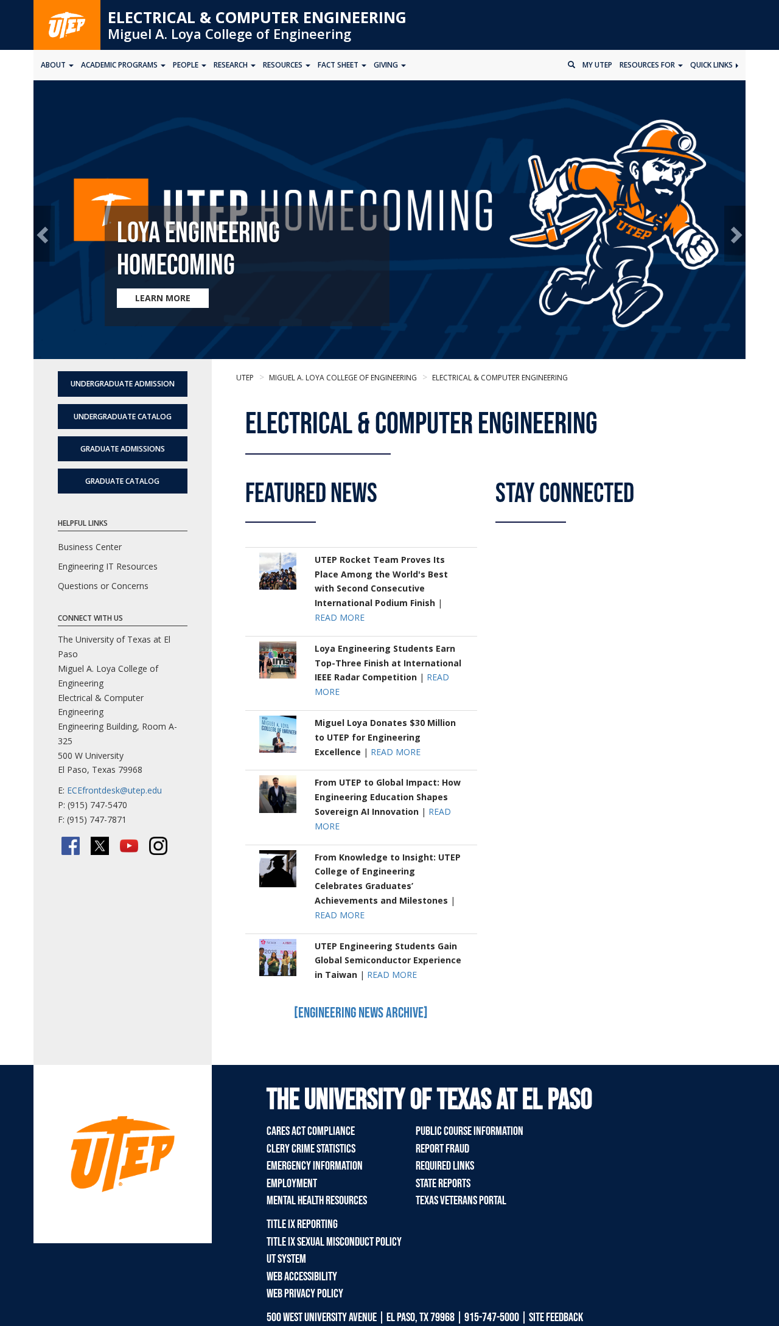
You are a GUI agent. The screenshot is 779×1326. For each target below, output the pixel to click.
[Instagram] (158, 846)
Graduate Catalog (122, 481)
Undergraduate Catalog (123, 416)
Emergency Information (315, 1166)
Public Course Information (469, 1131)
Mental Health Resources (317, 1200)
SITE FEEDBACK (556, 1317)
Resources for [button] (648, 65)
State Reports (443, 1183)
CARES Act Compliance (311, 1131)
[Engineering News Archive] (361, 1013)
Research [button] (232, 65)
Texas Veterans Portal (461, 1200)
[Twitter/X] (100, 846)
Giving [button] (387, 65)
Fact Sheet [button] (339, 65)
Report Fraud (442, 1149)
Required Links (445, 1166)
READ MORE (340, 617)
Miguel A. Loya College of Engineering (229, 33)
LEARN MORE (162, 298)
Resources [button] (283, 65)
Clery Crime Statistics (311, 1149)
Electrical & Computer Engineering (257, 17)
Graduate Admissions (122, 449)
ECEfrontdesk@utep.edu (114, 790)
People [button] (186, 65)
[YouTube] (129, 846)
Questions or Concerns (103, 585)
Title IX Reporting (302, 1224)
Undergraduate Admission (123, 384)
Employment (292, 1183)
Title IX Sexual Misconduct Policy (334, 1242)
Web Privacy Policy (305, 1293)
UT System (286, 1259)
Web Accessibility (302, 1276)
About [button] (54, 65)
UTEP (245, 377)
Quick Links (712, 65)
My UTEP (597, 65)
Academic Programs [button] (120, 65)
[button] (44, 234)
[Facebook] (70, 846)
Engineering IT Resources (108, 566)
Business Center (90, 547)
